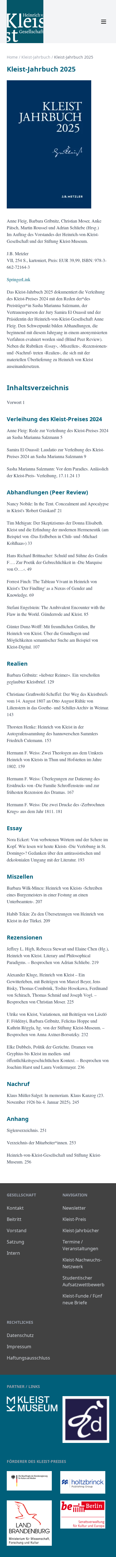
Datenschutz (20, 1335)
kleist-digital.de (79, 1446)
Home (12, 57)
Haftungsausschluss (28, 1358)
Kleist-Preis (74, 1219)
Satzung (15, 1242)
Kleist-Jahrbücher (81, 1230)
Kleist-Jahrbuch (35, 57)
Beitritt (14, 1219)
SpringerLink (18, 279)
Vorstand (16, 1230)
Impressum (19, 1346)
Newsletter (74, 1208)
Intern (13, 1253)
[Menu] (103, 21)
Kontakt (15, 1208)
